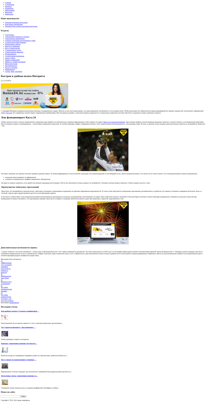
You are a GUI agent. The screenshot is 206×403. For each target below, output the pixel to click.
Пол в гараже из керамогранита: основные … (18, 360)
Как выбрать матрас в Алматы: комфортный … (20, 311)
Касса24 (9, 113)
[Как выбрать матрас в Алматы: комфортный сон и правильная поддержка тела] (5, 320)
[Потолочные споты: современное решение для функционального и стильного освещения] (5, 385)
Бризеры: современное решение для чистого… (19, 343)
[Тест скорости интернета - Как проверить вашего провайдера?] (5, 336)
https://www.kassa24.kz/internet (114, 122)
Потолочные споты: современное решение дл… (19, 376)
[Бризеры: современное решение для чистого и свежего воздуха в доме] (5, 352)
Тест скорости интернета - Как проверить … (18, 327)
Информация (14, 303)
